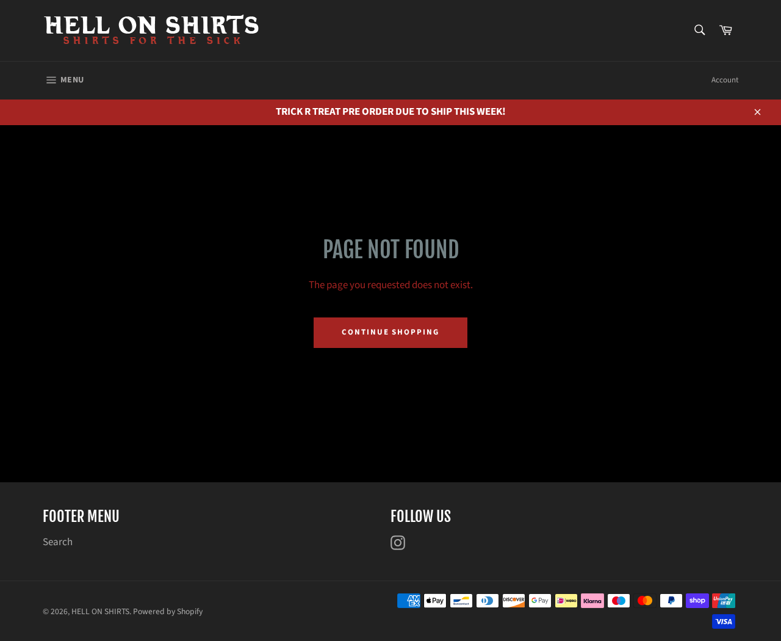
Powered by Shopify (168, 611)
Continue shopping (390, 332)
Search (58, 542)
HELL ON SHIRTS (100, 611)
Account (724, 79)
